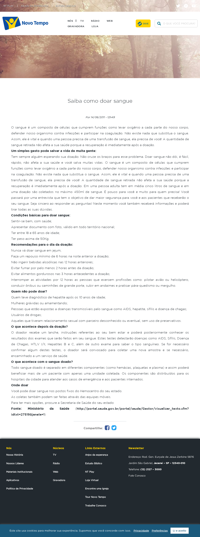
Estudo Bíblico (66, 6)
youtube (195, 2)
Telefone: (145, 469)
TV (82, 20)
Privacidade (141, 530)
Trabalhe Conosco (95, 505)
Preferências (160, 530)
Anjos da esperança (96, 454)
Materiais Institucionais (19, 471)
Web (110, 20)
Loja (95, 26)
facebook (187, 2)
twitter (179, 2)
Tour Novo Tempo (95, 497)
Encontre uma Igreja (97, 488)
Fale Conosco (137, 475)
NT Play (9, 6)
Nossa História (14, 454)
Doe (146, 23)
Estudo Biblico (93, 463)
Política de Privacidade (19, 488)
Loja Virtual (91, 480)
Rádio (95, 20)
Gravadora (76, 26)
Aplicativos (12, 480)
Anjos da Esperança (34, 6)
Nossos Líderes (15, 463)
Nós (70, 20)
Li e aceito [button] (179, 530)
